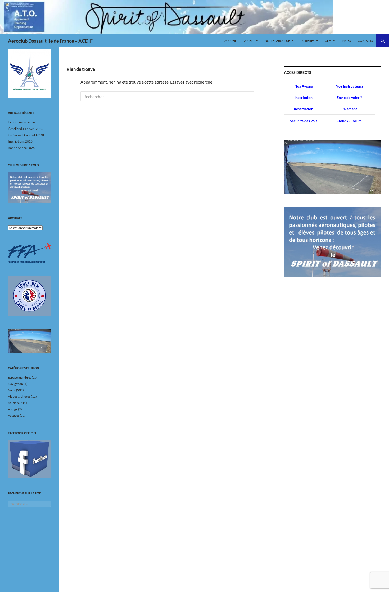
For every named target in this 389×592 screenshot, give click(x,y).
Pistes (346, 40)
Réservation (303, 109)
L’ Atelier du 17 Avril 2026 (25, 129)
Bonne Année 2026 (21, 148)
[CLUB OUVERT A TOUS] (29, 187)
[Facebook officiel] (29, 459)
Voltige (12, 409)
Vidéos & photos (19, 396)
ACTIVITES (307, 40)
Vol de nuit (15, 403)
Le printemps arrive (21, 122)
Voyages (13, 415)
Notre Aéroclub (277, 40)
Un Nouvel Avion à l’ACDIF (26, 135)
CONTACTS (365, 40)
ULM (328, 40)
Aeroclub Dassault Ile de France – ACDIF (50, 41)
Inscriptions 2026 (20, 141)
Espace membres (19, 377)
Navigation (15, 384)
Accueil (230, 40)
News (12, 390)
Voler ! (248, 40)
